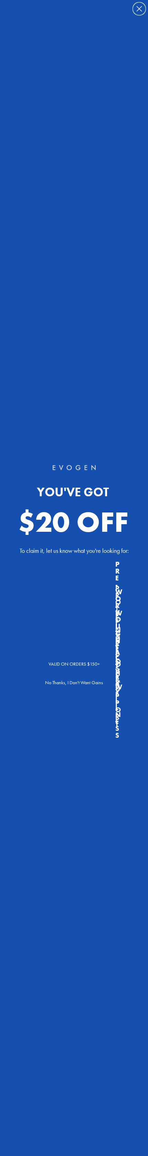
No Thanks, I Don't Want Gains (74, 682)
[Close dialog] (139, 9)
